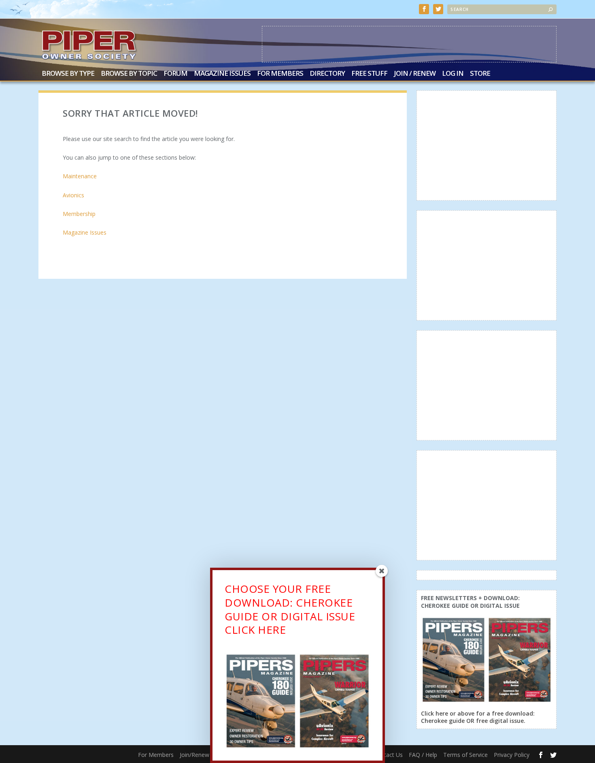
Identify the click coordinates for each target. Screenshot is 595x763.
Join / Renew (415, 74)
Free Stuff (369, 74)
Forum (175, 74)
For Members (280, 74)
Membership (79, 214)
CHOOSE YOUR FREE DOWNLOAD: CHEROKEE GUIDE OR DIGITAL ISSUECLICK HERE (290, 609)
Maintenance (80, 176)
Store (480, 74)
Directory (327, 74)
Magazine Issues (222, 74)
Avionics (73, 195)
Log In (452, 74)
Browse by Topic (129, 74)
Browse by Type (68, 74)
